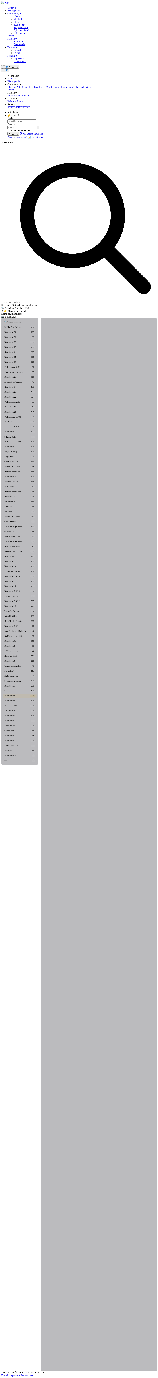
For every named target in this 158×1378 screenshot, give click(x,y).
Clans (16, 22)
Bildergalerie (13, 10)
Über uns (18, 16)
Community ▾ (14, 13)
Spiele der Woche (22, 30)
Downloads (19, 44)
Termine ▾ (12, 47)
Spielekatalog (20, 33)
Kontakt (11, 104)
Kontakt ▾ (12, 55)
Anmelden (13, 134)
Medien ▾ (12, 38)
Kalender (18, 50)
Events (17, 53)
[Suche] (2, 70)
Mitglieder (19, 19)
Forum (10, 36)
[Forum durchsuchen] (2, 67)
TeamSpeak (19, 24)
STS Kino (18, 41)
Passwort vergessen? (17, 137)
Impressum (19, 58)
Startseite (11, 7)
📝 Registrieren (36, 137)
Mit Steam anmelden (32, 133)
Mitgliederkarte (21, 27)
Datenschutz (20, 61)
